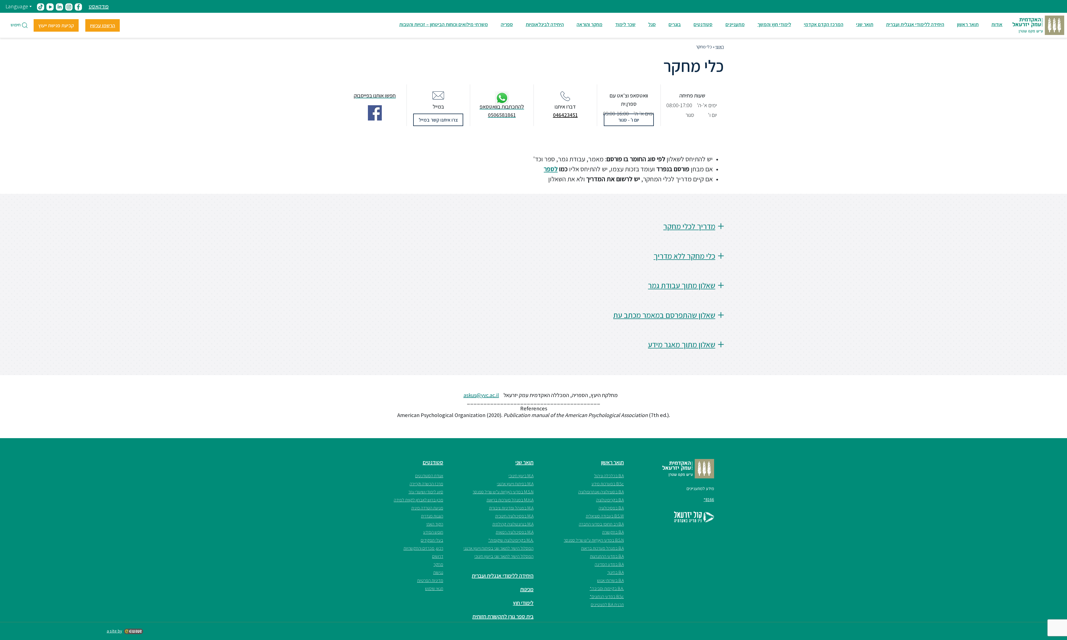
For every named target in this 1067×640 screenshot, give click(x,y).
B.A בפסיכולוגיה (611, 508)
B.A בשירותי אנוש (610, 580)
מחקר (438, 564)
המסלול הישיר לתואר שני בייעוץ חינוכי (504, 556)
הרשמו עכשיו (102, 25)
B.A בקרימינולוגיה (610, 500)
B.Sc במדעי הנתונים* (607, 596)
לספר (551, 168)
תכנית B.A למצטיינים (607, 605)
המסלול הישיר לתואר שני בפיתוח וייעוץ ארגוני (498, 548)
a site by (114, 631)
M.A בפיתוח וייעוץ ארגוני (515, 484)
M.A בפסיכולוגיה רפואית (515, 532)
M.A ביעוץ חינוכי (521, 476)
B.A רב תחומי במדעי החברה (601, 524)
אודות (997, 24)
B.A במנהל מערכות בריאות (602, 548)
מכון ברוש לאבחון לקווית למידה (418, 500)
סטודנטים (703, 24)
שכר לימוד (625, 24)
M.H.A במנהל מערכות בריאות (510, 500)
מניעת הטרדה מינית (427, 508)
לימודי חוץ (523, 602)
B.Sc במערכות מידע (608, 484)
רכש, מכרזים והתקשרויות (423, 548)
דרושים (437, 556)
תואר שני (864, 24)
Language (17, 6)
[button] (533, 231)
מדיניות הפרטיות (430, 580)
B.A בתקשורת (613, 532)
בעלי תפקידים (432, 540)
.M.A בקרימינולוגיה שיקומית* (511, 540)
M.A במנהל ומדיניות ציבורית (511, 508)
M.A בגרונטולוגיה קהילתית (513, 524)
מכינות (527, 589)
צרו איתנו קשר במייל (438, 120)
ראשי (720, 47)
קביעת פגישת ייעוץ (56, 25)
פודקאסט (99, 6)
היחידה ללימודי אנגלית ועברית (915, 24)
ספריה (507, 24)
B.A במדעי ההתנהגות (607, 556)
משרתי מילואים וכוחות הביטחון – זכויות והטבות (443, 24)
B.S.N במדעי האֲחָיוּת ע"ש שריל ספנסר (594, 540)
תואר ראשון (968, 24)
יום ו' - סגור (628, 120)
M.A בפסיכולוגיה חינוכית (514, 516)
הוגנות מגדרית (432, 516)
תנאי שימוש (434, 588)
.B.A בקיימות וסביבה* (607, 588)
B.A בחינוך (615, 572)
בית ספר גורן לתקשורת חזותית (503, 616)
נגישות (438, 572)
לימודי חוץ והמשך (774, 24)
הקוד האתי (434, 524)
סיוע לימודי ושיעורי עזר (425, 492)
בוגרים (675, 24)
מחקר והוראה (589, 24)
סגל (652, 24)
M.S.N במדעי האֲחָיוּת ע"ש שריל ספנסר (503, 492)
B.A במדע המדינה (609, 564)
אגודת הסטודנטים (429, 476)
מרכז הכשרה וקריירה (426, 484)
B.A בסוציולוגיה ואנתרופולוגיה (601, 492)
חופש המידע (433, 532)
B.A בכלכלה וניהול (609, 476)
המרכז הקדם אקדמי (823, 24)
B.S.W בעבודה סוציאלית (605, 516)
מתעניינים (735, 24)
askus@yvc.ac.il (481, 395)
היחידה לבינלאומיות (545, 24)
